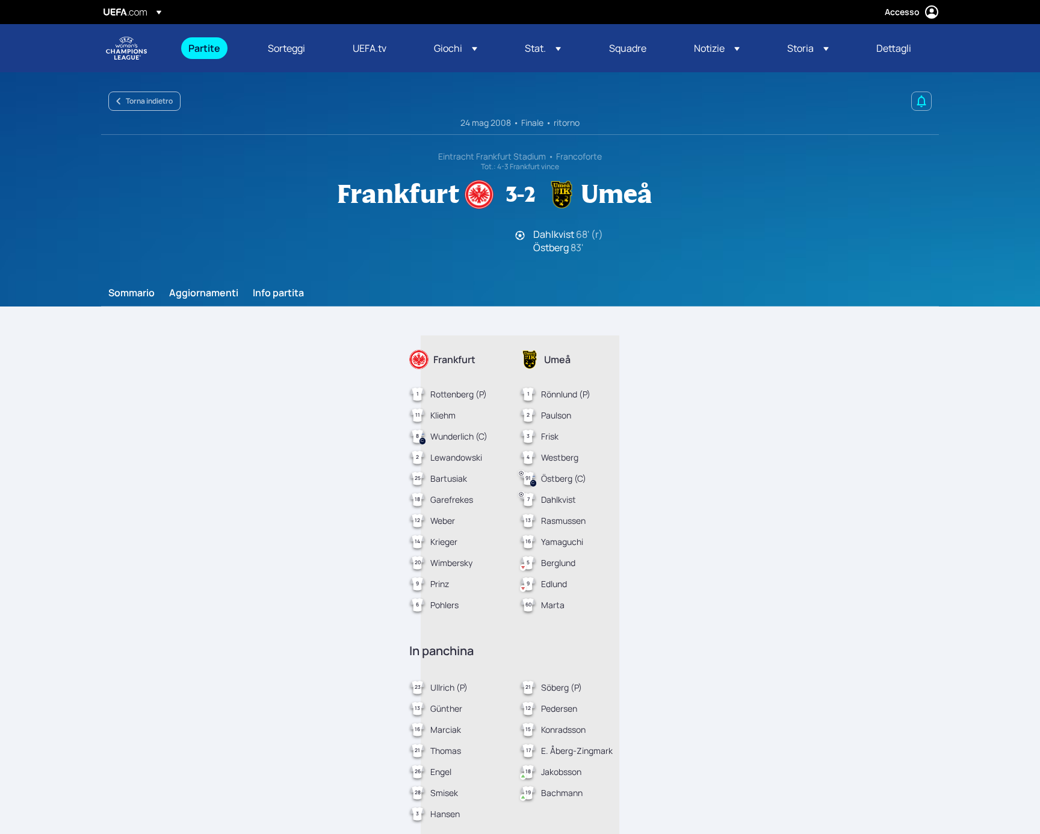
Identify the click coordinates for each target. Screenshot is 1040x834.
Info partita (278, 293)
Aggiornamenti (203, 293)
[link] (204, 48)
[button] (455, 48)
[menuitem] (213, 48)
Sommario (131, 293)
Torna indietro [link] (149, 101)
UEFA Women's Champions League (126, 48)
